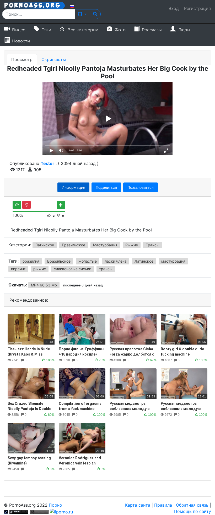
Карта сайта (137, 505)
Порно (55, 505)
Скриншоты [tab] (53, 59)
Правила (163, 505)
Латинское (44, 245)
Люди (183, 29)
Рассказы (151, 29)
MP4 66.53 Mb (44, 285)
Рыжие (131, 245)
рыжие (39, 269)
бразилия (31, 261)
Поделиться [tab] (106, 187)
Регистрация (197, 8)
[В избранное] (61, 205)
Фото (119, 29)
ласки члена (116, 261)
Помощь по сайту (192, 511)
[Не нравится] (26, 205)
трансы (105, 269)
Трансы (152, 245)
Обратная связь (192, 505)
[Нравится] (17, 205)
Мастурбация (105, 245)
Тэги (45, 29)
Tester (47, 163)
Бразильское (73, 245)
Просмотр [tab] (22, 59)
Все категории (82, 29)
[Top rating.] (18, 511)
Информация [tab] (73, 187)
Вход (174, 8)
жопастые (87, 261)
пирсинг (18, 269)
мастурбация (173, 261)
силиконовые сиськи (72, 269)
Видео (18, 29)
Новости (20, 41)
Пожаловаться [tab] (140, 187)
